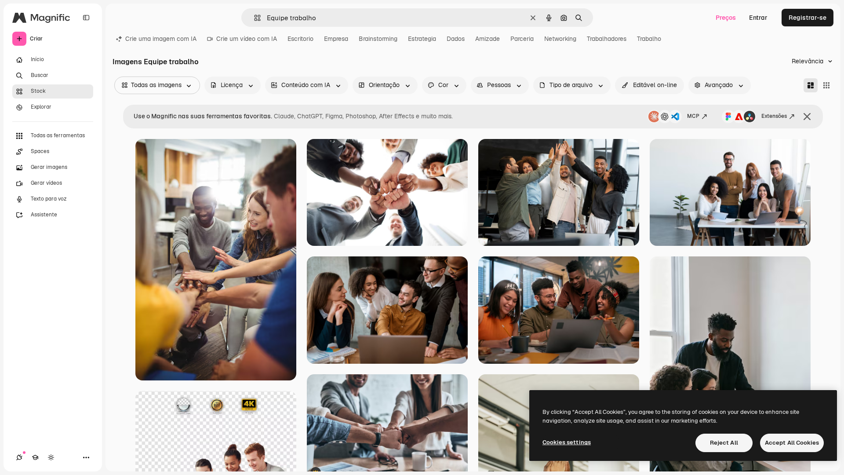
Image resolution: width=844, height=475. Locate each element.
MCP (693, 116)
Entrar (758, 18)
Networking (560, 39)
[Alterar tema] (51, 457)
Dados (456, 39)
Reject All (724, 442)
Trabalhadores (606, 39)
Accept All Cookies (792, 442)
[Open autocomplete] (254, 18)
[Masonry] (811, 85)
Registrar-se (807, 18)
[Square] (826, 85)
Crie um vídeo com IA (246, 39)
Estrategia (422, 39)
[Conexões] (19, 457)
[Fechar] (807, 116)
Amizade (487, 39)
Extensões (774, 116)
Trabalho (649, 39)
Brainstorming (378, 39)
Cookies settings (566, 442)
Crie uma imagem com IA (160, 39)
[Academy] (35, 457)
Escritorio (300, 39)
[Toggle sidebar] (86, 18)
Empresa (336, 39)
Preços (726, 18)
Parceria (522, 39)
